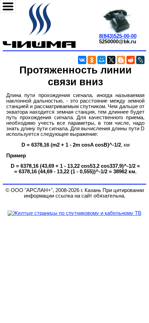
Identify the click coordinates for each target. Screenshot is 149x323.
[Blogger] (121, 60)
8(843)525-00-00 (118, 36)
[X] (111, 60)
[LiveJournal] (140, 60)
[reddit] (130, 60)
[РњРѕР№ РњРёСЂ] (101, 60)
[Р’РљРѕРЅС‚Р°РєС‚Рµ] (82, 60)
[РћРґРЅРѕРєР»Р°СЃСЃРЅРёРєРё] (92, 60)
